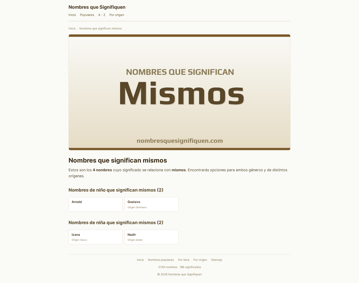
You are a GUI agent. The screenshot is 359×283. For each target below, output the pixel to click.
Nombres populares (161, 259)
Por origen (116, 15)
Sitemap (216, 259)
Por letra (183, 259)
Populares (87, 15)
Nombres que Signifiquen (97, 7)
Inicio (72, 15)
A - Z (101, 15)
